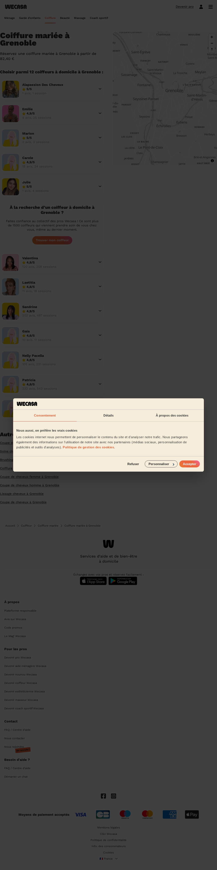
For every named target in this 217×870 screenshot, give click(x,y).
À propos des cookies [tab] (172, 415)
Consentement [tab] (45, 415)
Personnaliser (159, 464)
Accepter (189, 464)
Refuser (133, 464)
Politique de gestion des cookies (88, 447)
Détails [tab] (108, 415)
